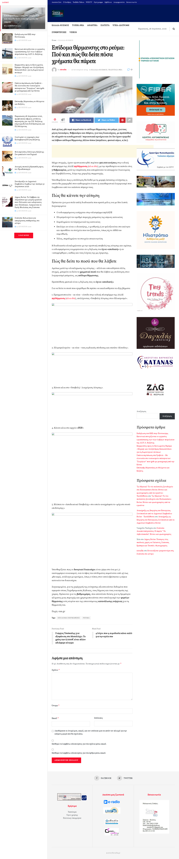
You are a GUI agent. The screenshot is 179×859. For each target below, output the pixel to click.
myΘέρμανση (80, 166)
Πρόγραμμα (98, 2)
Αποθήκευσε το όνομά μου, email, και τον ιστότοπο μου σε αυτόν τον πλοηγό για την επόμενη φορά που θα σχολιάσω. (91, 732)
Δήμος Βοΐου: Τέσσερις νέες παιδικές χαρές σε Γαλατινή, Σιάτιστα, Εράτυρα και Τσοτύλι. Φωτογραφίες (153, 542)
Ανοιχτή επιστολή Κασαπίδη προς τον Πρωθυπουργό (29, 168)
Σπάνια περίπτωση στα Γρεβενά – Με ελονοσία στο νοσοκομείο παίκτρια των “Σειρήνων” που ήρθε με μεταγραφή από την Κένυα (29, 87)
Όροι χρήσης (72, 815)
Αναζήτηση (141, 411)
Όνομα (56, 705)
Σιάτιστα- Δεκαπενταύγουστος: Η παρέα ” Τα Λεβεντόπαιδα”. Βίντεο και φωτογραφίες (154, 531)
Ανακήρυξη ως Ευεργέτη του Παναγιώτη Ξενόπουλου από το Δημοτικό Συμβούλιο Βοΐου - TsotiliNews (154, 513)
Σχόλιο (56, 670)
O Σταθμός (67, 2)
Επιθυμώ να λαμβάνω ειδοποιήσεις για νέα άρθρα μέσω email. (79, 753)
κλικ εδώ (93, 166)
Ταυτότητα (72, 812)
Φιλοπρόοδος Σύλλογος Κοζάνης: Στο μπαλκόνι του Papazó (29, 153)
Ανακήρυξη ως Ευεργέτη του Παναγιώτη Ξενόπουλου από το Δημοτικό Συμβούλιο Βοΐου (156, 519)
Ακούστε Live (56, 2)
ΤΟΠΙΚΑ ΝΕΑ (78, 25)
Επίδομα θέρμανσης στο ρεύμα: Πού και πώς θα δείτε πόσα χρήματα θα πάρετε (22, 19)
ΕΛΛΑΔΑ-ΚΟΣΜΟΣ (60, 25)
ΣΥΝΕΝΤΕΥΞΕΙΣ (59, 32)
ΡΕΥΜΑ (86, 618)
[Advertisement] (103, 151)
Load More (23, 235)
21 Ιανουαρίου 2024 (79, 70)
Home (54, 40)
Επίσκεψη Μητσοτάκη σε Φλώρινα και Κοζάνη (29, 102)
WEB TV (89, 2)
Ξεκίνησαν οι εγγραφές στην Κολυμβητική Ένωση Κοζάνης (27, 138)
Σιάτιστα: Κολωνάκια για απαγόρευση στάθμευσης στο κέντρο (27, 220)
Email (55, 718)
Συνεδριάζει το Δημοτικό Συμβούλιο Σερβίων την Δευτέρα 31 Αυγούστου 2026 (29, 184)
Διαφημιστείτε (119, 2)
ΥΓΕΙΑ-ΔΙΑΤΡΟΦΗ (121, 25)
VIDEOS (73, 32)
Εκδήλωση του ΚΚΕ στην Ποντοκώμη (25, 35)
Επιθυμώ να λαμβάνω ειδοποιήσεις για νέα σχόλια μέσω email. (79, 744)
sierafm (63, 70)
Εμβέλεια (108, 2)
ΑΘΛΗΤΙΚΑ (92, 25)
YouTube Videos (78, 2)
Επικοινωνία (131, 2)
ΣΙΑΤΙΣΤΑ (105, 25)
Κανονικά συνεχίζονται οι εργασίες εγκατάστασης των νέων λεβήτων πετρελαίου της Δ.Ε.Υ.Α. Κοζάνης (30, 52)
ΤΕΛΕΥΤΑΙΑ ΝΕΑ (115, 70)
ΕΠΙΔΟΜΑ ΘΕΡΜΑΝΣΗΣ (69, 618)
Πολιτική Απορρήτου (72, 818)
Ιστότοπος (98, 718)
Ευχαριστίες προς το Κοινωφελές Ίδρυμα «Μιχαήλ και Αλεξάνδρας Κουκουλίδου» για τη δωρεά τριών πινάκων (29, 69)
